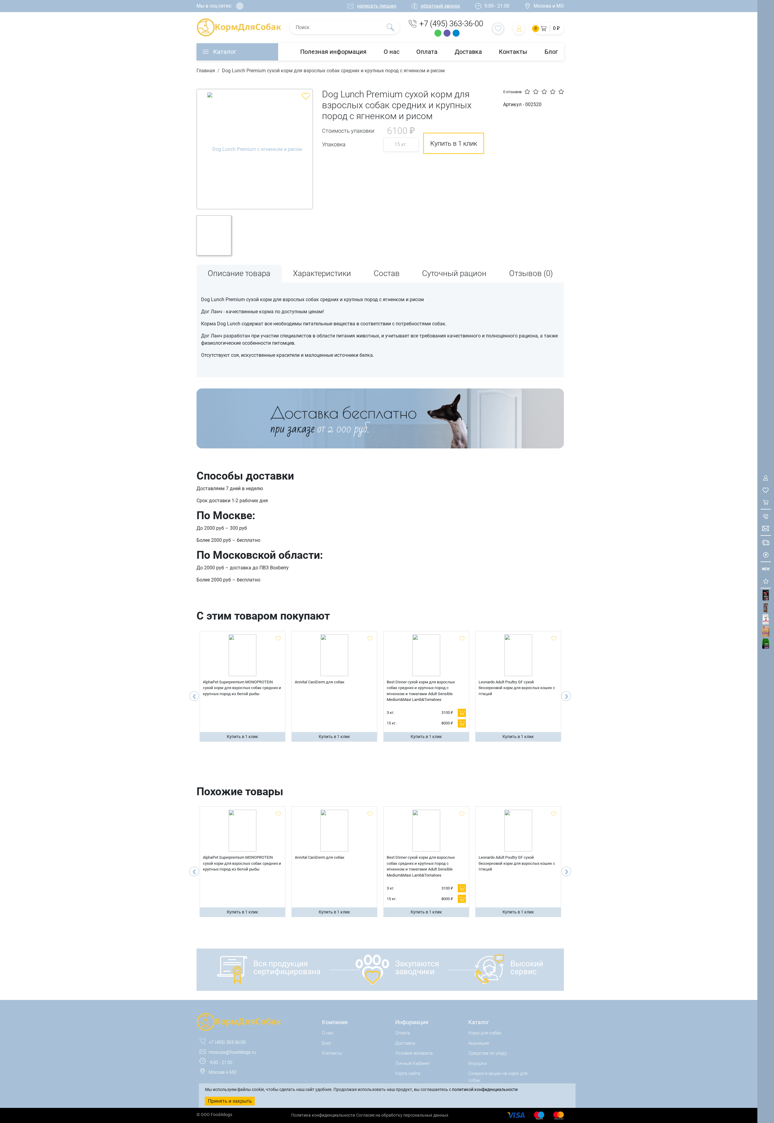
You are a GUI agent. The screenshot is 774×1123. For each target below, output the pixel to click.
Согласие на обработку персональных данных (402, 1115)
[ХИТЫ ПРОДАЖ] (765, 581)
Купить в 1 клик (242, 736)
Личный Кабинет (412, 1063)
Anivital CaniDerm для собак (319, 682)
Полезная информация (333, 51)
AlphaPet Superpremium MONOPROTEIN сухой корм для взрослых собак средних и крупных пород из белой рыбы (242, 688)
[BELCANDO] (765, 607)
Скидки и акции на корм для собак (498, 1077)
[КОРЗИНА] (765, 502)
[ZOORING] (765, 643)
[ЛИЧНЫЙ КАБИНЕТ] (765, 478)
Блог (551, 51)
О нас (391, 51)
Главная (206, 70)
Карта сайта (407, 1073)
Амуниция (478, 1043)
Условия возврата (414, 1053)
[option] (255, 149)
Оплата (426, 51)
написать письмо (376, 6)
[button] (549, 28)
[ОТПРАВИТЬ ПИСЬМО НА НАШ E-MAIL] (765, 528)
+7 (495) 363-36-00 (451, 23)
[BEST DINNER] (765, 619)
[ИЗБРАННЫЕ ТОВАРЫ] (765, 490)
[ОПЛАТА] (765, 554)
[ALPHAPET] (765, 595)
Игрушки (477, 1063)
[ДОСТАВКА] (765, 542)
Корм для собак (485, 1033)
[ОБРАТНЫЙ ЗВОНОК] (765, 516)
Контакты (513, 51)
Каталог (224, 51)
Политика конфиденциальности (323, 1115)
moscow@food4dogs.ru (232, 1052)
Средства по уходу (487, 1053)
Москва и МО (549, 6)
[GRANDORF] (765, 631)
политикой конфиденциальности (485, 1089)
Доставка (468, 51)
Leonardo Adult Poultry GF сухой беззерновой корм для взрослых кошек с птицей (517, 688)
